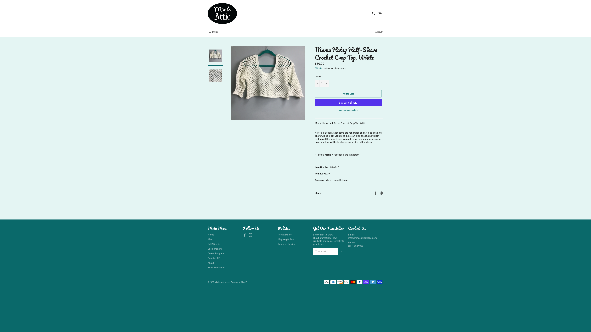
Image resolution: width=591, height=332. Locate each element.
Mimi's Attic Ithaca (222, 282)
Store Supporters (216, 267)
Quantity (319, 76)
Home (211, 234)
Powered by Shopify (239, 282)
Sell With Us (214, 244)
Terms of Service (286, 244)
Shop (210, 239)
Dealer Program (216, 253)
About (211, 263)
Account (379, 32)
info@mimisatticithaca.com (362, 238)
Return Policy (284, 234)
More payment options (348, 110)
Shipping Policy (286, 239)
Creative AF (214, 258)
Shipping (319, 68)
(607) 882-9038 (355, 245)
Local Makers (215, 248)
